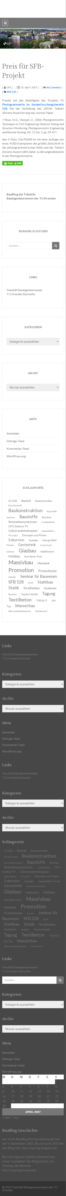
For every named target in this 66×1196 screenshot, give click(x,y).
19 (30, 1096)
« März (6, 1117)
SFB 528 (11, 91)
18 (21, 1096)
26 (30, 1101)
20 (39, 1096)
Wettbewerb (41, 611)
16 (4, 1096)
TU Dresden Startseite (21, 294)
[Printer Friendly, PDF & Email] (12, 163)
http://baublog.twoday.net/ (19, 1170)
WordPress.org (16, 456)
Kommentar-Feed (18, 448)
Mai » (16, 1117)
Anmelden (13, 433)
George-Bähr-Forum (49, 881)
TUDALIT (41, 600)
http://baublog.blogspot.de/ (39, 1148)
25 (21, 1101)
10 (12, 1091)
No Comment (53, 87)
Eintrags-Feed (15, 441)
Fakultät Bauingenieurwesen (24, 290)
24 (12, 1101)
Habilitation (47, 551)
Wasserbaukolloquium (19, 611)
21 (48, 1096)
